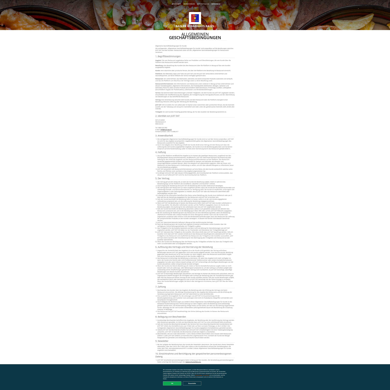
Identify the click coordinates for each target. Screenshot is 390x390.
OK (172, 383)
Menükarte (176, 4)
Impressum (215, 4)
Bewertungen (189, 4)
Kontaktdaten (203, 4)
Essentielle (192, 383)
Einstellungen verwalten (202, 375)
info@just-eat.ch (166, 130)
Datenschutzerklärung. (193, 362)
